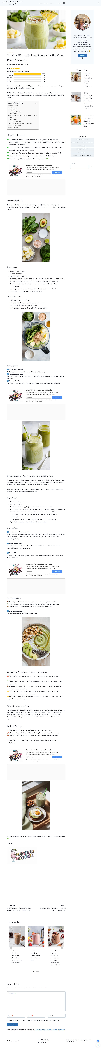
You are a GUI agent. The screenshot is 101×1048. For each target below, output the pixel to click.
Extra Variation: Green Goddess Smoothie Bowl (22, 115)
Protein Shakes (82, 149)
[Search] (91, 166)
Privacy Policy (44, 1039)
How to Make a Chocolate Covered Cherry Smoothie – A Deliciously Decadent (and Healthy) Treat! (55, 958)
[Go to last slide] (11, 948)
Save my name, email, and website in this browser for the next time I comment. (34, 1020)
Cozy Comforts (82, 139)
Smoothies (10, 52)
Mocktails (82, 146)
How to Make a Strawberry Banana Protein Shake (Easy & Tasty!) (35, 955)
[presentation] (76, 77)
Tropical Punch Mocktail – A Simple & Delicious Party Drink (53, 908)
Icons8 (17, 1041)
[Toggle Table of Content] (35, 103)
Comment (12, 993)
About (46, 3)
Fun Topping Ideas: (16, 121)
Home (41, 3)
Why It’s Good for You (14, 125)
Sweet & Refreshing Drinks (82, 155)
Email (30, 1016)
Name (10, 1016)
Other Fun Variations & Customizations (20, 123)
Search (73, 163)
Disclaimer (43, 1042)
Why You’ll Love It (13, 105)
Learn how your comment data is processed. (50, 1029)
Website (51, 1016)
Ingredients (13, 110)
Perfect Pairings (13, 127)
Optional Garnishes (16, 111)
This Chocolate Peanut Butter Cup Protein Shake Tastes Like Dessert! (19, 908)
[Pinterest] (64, 3)
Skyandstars (70, 1041)
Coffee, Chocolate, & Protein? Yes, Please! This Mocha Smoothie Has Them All (88, 101)
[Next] (62, 948)
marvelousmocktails (14, 64)
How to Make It (13, 108)
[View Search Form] (98, 3)
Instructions (13, 113)
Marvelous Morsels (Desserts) (82, 143)
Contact (59, 3)
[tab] (33, 971)
